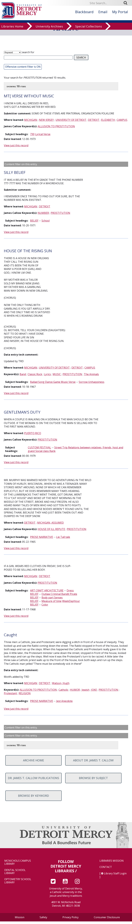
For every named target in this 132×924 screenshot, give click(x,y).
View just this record (16, 145)
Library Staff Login (115, 873)
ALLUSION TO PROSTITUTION (56, 126)
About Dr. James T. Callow (93, 760)
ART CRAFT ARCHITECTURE (46, 590)
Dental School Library (15, 872)
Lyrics (47, 374)
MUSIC (57, 374)
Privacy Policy (70, 917)
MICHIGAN (30, 120)
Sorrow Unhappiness (91, 382)
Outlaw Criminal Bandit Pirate (59, 594)
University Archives (49, 26)
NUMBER (43, 213)
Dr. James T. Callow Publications (33, 778)
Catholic (63, 690)
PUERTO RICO (32, 433)
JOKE (94, 690)
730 (32, 134)
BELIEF (34, 220)
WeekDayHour (71, 601)
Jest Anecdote (64, 701)
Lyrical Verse (42, 134)
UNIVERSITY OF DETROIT (71, 120)
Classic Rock (35, 374)
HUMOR (75, 690)
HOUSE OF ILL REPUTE (51, 529)
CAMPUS (122, 120)
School (46, 220)
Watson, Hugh (60, 683)
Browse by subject (93, 778)
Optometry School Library (17, 881)
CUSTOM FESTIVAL (39, 447)
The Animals (91, 374)
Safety (43, 917)
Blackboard (84, 11)
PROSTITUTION (60, 213)
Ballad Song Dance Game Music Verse (52, 382)
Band (23, 374)
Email (102, 11)
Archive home (33, 760)
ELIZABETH (108, 120)
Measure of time (51, 601)
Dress (70, 590)
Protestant (10, 693)
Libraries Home (12, 26)
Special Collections (88, 26)
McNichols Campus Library (17, 862)
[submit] (126, 3)
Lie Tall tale (63, 537)
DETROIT (93, 120)
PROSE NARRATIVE (41, 537)
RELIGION (25, 693)
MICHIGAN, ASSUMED (50, 522)
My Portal (120, 11)
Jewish (85, 690)
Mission (19, 917)
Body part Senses (52, 597)
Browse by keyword (33, 796)
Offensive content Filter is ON (23, 66)
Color (45, 604)
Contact (105, 867)
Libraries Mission (111, 860)
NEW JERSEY (46, 120)
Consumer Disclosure (107, 917)
